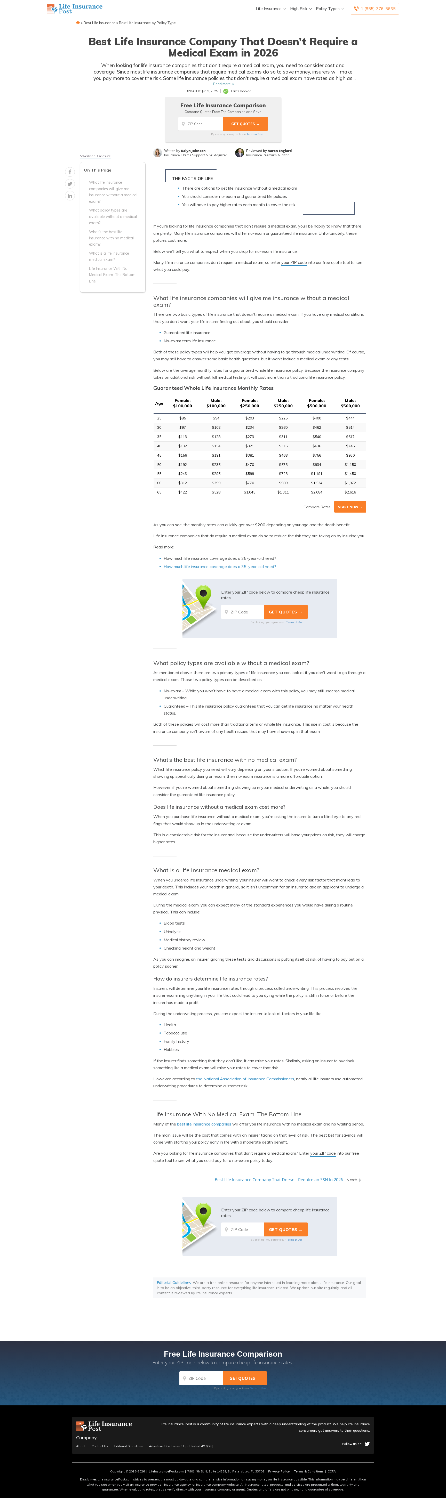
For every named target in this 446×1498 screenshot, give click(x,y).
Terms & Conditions (309, 1471)
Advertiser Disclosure (95, 156)
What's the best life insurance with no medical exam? (111, 238)
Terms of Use (255, 134)
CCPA (332, 1471)
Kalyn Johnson (193, 150)
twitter (367, 1444)
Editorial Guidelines (174, 1282)
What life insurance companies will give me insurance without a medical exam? (113, 192)
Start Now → (350, 507)
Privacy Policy (279, 1471)
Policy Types (328, 8)
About (80, 1446)
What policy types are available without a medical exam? (113, 216)
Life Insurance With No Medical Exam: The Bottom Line (112, 274)
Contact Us (100, 1446)
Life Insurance (269, 8)
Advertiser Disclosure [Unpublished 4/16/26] (181, 1446)
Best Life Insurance (99, 22)
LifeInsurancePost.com (166, 1471)
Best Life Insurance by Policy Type (147, 22)
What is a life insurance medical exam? (109, 256)
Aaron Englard (280, 150)
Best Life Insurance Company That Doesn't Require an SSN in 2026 (279, 1180)
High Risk (298, 8)
